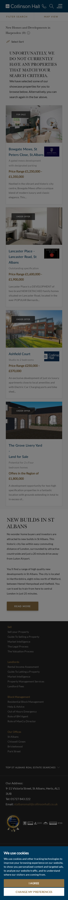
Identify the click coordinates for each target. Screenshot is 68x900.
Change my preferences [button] (34, 891)
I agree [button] (34, 883)
